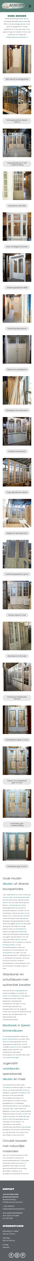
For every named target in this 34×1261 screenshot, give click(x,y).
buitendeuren (16, 905)
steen (21, 1163)
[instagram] (17, 1255)
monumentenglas (12, 1058)
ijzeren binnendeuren (10, 1039)
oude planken (8, 953)
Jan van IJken (8, 897)
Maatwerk (10, 1025)
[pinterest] (22, 1255)
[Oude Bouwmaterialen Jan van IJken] (13, 2)
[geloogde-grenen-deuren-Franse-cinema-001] (17, 86)
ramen (21, 895)
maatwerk (13, 1047)
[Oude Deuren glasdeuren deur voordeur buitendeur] (17, 129)
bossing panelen (9, 945)
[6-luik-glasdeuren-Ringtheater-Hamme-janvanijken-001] (17, 663)
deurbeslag (26, 1127)
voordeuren (11, 1068)
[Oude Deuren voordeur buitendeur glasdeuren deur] (17, 254)
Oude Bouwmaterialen (21, 897)
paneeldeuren (21, 929)
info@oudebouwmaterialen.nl (17, 37)
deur (22, 913)
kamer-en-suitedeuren (11, 996)
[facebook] (11, 1255)
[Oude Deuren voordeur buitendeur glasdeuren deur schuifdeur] (17, 622)
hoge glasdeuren (21, 991)
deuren (26, 19)
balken (21, 932)
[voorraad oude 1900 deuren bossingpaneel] (17, 45)
